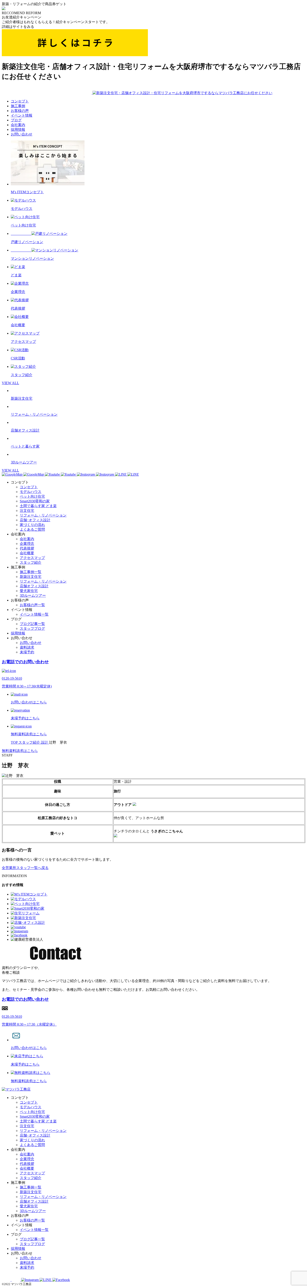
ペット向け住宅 (32, 496)
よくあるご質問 (32, 529)
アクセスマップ (32, 558)
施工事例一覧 (30, 572)
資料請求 (27, 647)
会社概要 (27, 553)
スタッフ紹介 (30, 562)
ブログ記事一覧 (32, 624)
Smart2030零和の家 (35, 501)
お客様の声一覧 (32, 605)
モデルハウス (30, 492)
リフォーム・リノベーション (43, 515)
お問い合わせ (21, 134)
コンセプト (20, 101)
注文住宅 (27, 510)
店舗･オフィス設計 (35, 520)
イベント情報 (21, 115)
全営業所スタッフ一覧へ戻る (25, 868)
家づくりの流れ (32, 525)
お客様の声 (20, 111)
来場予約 (27, 652)
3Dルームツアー (33, 595)
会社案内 (18, 125)
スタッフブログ (32, 628)
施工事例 (18, 106)
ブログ (16, 120)
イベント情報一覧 (34, 614)
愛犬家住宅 (29, 591)
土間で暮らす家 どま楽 (38, 506)
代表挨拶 (27, 548)
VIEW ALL (10, 383)
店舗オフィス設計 (34, 586)
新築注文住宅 (30, 577)
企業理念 (27, 543)
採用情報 (18, 129)
